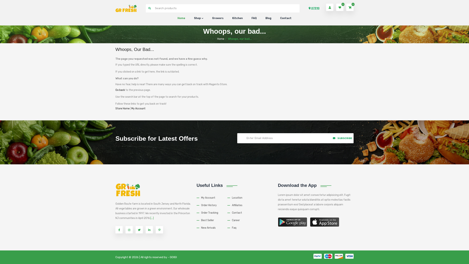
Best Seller (207, 220)
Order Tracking (209, 212)
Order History (209, 205)
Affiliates (237, 205)
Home (181, 18)
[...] (152, 218)
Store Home (122, 108)
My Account (138, 108)
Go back (120, 90)
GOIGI (173, 257)
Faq (234, 227)
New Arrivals (208, 227)
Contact (285, 18)
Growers (218, 18)
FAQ (254, 18)
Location (237, 197)
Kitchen (237, 18)
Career (236, 220)
